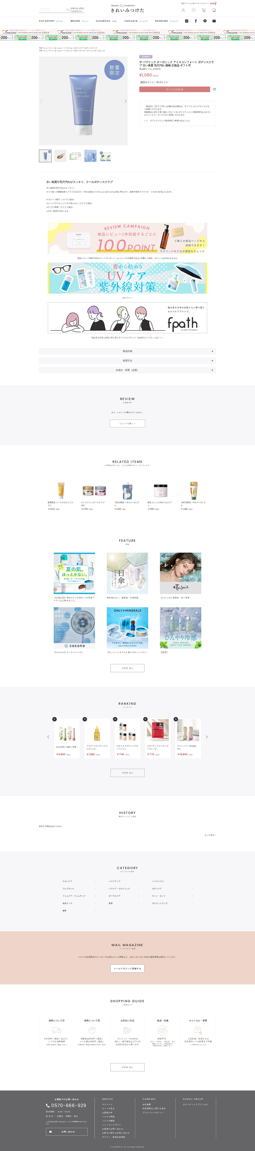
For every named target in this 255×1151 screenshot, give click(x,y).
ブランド (68, 50)
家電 (111, 903)
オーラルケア (114, 895)
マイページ (107, 1104)
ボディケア (78, 48)
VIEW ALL (127, 668)
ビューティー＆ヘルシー (53, 48)
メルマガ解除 (108, 1120)
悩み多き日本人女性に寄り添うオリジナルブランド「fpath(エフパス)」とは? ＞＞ (127, 337)
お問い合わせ (68, 1131)
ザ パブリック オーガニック (94, 50)
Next (126, 101)
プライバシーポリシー (153, 1112)
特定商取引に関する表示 (154, 1108)
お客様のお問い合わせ (112, 1128)
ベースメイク (158, 881)
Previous (40, 101)
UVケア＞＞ (127, 297)
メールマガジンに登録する (127, 968)
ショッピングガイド (111, 1124)
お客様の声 (107, 1112)
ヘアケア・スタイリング (119, 888)
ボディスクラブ (91, 48)
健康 (64, 910)
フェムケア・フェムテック (74, 895)
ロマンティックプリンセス (195, 1104)
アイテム (68, 48)
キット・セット (159, 895)
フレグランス (68, 888)
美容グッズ (67, 903)
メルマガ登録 (108, 1116)
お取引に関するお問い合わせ (116, 1132)
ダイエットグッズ (159, 903)
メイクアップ (114, 881)
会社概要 (147, 1104)
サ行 (76, 50)
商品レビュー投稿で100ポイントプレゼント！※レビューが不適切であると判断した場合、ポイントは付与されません (127, 258)
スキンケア (67, 881)
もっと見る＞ (210, 835)
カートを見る (108, 1108)
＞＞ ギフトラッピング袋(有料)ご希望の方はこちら (167, 120)
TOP (40, 48)
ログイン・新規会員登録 (113, 1137)
